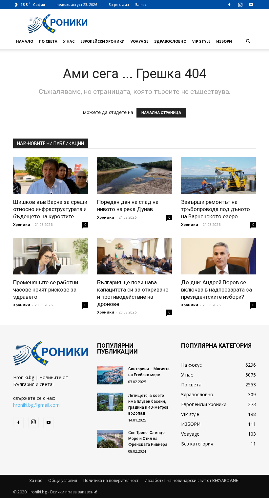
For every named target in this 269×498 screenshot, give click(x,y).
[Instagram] (240, 4)
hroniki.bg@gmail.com (36, 405)
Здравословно (170, 41)
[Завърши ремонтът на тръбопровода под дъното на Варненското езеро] (218, 175)
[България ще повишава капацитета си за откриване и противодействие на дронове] (134, 256)
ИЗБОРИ (224, 41)
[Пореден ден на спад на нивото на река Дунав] (134, 175)
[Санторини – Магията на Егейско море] (110, 375)
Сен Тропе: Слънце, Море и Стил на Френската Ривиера (147, 438)
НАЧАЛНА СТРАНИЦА (161, 112)
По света (48, 41)
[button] (248, 41)
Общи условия (62, 480)
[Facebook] (229, 4)
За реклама (119, 4)
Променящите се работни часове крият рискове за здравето (45, 289)
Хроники (21, 224)
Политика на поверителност (110, 480)
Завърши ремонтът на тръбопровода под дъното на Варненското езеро (215, 209)
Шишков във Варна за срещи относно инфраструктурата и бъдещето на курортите (50, 209)
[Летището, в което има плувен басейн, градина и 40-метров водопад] (110, 402)
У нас (68, 41)
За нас (141, 4)
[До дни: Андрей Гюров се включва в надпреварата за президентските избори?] (218, 256)
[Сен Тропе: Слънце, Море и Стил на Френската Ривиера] (110, 439)
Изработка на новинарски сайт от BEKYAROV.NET (192, 480)
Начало (24, 41)
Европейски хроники (102, 41)
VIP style (201, 41)
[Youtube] (251, 4)
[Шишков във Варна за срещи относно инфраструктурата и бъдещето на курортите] (50, 175)
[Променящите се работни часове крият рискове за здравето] (50, 256)
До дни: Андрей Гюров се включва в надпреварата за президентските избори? (216, 289)
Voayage (139, 41)
